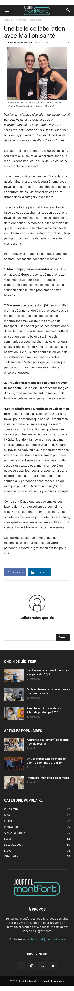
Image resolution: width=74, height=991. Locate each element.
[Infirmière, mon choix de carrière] (14, 782)
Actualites (21, 19)
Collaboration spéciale (20, 42)
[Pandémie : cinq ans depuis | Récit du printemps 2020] (14, 713)
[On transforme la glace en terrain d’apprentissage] (14, 694)
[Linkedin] (42, 966)
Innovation (36, 19)
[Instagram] (32, 966)
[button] (6, 10)
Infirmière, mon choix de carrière (48, 777)
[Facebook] (21, 966)
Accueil (8, 19)
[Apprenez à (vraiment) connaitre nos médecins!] (14, 744)
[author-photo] (37, 612)
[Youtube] (53, 966)
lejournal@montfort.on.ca (48, 939)
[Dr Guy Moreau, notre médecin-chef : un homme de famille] (14, 763)
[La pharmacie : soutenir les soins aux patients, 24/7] (14, 675)
